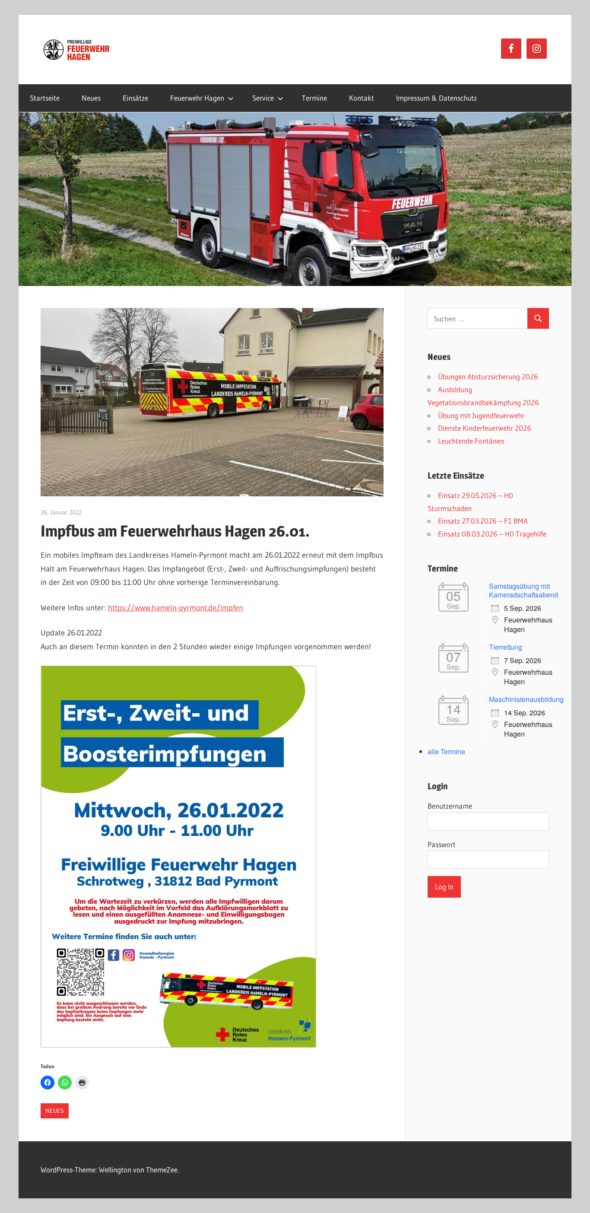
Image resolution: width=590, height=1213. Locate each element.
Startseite (45, 97)
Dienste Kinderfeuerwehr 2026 (484, 427)
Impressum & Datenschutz (436, 97)
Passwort (442, 844)
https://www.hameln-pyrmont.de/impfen (175, 608)
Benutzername (450, 805)
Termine (314, 97)
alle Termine (446, 751)
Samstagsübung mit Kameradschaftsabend (523, 590)
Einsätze (135, 97)
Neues (91, 97)
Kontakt (361, 97)
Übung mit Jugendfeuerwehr (481, 415)
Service (263, 97)
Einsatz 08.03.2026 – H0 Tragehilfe (492, 533)
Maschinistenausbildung (526, 699)
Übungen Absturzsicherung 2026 (488, 376)
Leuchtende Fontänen (471, 440)
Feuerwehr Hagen (197, 97)
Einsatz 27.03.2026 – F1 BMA (483, 520)
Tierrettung (505, 647)
